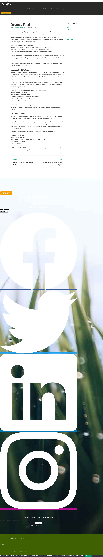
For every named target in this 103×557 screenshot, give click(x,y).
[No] (90, 556)
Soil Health (70, 39)
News (68, 37)
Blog (22, 27)
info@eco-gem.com (38, 206)
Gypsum (69, 34)
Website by (22, 549)
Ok (86, 555)
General (69, 32)
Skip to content (4, 1)
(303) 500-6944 (38, 203)
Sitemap (51, 517)
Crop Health (70, 29)
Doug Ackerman (15, 27)
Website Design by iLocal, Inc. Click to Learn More (38, 525)
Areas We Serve (45, 517)
